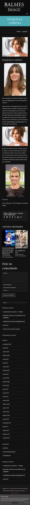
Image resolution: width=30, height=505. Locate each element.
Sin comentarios (9, 257)
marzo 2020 (6, 378)
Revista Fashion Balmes (9, 452)
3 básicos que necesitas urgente (11, 329)
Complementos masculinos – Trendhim (13, 312)
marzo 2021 (6, 366)
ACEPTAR (15, 502)
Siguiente (24, 31)
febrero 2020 (6, 381)
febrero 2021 (6, 370)
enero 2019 (6, 408)
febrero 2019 (6, 404)
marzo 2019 (6, 400)
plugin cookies (26, 502)
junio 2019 (5, 389)
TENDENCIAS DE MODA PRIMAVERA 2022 (14, 321)
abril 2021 (5, 363)
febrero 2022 (6, 355)
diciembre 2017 (7, 423)
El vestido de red (20, 251)
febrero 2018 (6, 415)
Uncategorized (6, 455)
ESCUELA (5, 448)
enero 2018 (6, 419)
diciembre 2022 (7, 344)
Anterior (19, 31)
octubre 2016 (6, 438)
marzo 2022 (6, 351)
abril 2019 (5, 396)
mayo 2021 (6, 359)
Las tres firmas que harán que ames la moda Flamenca (8, 251)
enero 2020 (6, 385)
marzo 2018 (6, 411)
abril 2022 (5, 348)
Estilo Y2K (5, 325)
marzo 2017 (6, 430)
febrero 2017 (6, 434)
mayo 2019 (6, 393)
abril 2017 (5, 426)
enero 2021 (6, 374)
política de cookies (4, 500)
